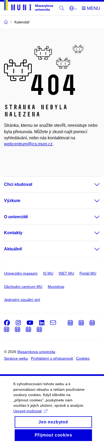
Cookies (83, 358)
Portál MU (87, 273)
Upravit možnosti (27, 411)
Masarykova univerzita (36, 352)
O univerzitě (16, 217)
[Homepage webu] (28, 6)
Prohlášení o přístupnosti (52, 358)
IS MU (48, 273)
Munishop (56, 286)
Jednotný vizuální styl (22, 299)
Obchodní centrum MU (23, 286)
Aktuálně (13, 249)
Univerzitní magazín (21, 273)
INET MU (66, 273)
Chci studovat (18, 184)
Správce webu (16, 358)
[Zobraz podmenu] (92, 184)
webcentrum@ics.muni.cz (28, 144)
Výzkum (12, 200)
